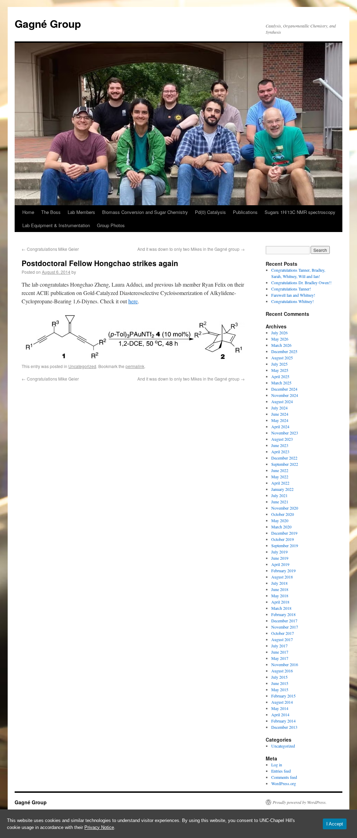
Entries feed (281, 771)
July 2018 (279, 583)
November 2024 (284, 395)
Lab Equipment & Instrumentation (56, 225)
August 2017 (282, 639)
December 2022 (284, 458)
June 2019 (279, 558)
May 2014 (279, 708)
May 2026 (279, 339)
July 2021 (279, 495)
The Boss (51, 212)
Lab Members (81, 212)
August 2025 (282, 357)
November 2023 (284, 433)
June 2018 (279, 589)
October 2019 (282, 539)
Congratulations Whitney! (292, 301)
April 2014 (280, 714)
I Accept (334, 824)
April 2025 (280, 376)
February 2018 (283, 614)
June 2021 (279, 501)
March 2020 (281, 526)
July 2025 (279, 364)
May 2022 (279, 476)
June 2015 (279, 683)
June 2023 (279, 445)
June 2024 (279, 414)
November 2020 (284, 508)
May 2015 (279, 689)
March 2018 (281, 608)
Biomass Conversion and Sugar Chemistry (145, 212)
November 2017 (284, 627)
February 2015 (283, 696)
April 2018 (280, 602)
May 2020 (279, 520)
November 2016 (284, 664)
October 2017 (282, 633)
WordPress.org (283, 783)
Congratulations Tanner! (291, 289)
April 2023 (280, 451)
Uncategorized (82, 366)
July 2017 (279, 645)
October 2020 (282, 514)
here (133, 301)
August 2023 (282, 439)
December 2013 (284, 727)
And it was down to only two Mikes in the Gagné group (191, 249)
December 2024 (284, 389)
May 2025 (279, 370)
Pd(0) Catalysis (210, 212)
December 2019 (284, 533)
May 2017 (279, 658)
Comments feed (284, 777)
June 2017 (279, 652)
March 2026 (281, 345)
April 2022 (280, 483)
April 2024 (280, 426)
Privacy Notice (99, 827)
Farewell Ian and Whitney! (293, 295)
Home (28, 212)
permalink (135, 366)
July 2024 (279, 407)
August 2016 (282, 670)
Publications (245, 212)
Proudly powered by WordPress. (300, 802)
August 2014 (282, 702)
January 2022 (282, 489)
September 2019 (284, 545)
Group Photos (111, 225)
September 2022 (284, 464)
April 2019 (280, 564)
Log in (276, 764)
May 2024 (279, 420)
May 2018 (279, 595)
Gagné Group (48, 23)
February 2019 (283, 570)
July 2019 (279, 551)
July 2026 (279, 332)
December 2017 (284, 620)
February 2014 (283, 721)
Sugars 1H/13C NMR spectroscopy (300, 212)
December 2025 (284, 351)
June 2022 (279, 470)
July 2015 (279, 677)
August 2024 (282, 401)
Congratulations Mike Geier (50, 249)
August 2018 (282, 577)
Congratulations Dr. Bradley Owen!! (301, 282)
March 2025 (281, 382)
